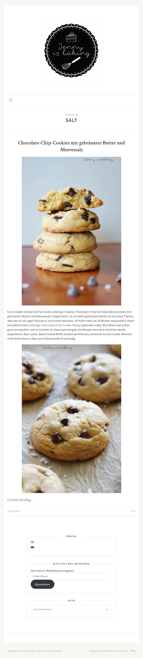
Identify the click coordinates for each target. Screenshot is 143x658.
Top (132, 651)
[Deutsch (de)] (32, 547)
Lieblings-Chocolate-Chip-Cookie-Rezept (55, 325)
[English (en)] (32, 542)
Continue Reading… (20, 500)
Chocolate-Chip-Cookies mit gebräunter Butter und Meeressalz (71, 146)
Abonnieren (42, 584)
